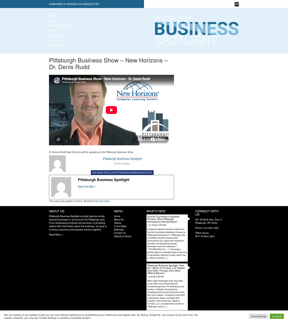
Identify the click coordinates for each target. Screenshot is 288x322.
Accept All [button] (277, 316)
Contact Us (56, 45)
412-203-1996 (211, 227)
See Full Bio (86, 186)
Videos (53, 30)
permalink (104, 201)
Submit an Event (122, 236)
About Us (55, 20)
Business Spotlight (61, 25)
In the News (56, 35)
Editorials (56, 40)
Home (52, 15)
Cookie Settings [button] (258, 316)
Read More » (56, 234)
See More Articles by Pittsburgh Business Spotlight (122, 172)
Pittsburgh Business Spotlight (122, 158)
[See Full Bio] (96, 186)
